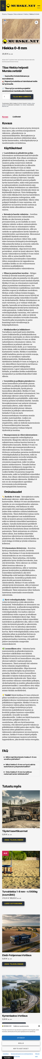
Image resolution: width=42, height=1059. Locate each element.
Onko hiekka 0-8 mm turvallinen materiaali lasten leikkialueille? (18, 773)
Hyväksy (21, 1038)
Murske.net (5, 106)
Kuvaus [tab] (5, 117)
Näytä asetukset (21, 1049)
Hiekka (26, 14)
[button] (39, 1026)
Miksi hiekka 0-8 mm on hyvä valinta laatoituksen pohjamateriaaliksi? (19, 765)
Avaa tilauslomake (13, 840)
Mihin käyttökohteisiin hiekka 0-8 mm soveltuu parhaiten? (20, 758)
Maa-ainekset (18, 14)
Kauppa (10, 14)
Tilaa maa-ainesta (22, 97)
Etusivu (4, 14)
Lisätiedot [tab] (17, 117)
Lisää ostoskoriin (13, 904)
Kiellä (21, 1043)
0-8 (21, 105)
